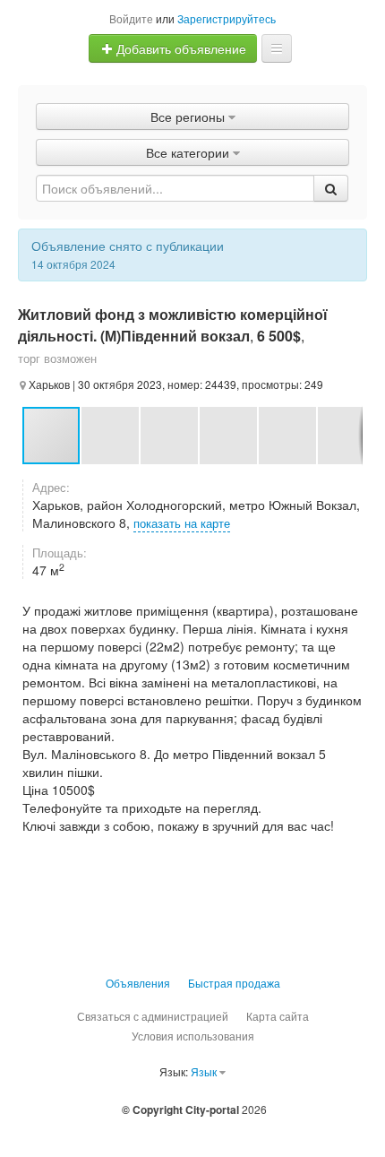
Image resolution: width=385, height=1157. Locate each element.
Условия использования (193, 1035)
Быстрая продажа (234, 982)
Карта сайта (277, 1015)
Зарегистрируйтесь (226, 18)
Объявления (138, 982)
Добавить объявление (179, 48)
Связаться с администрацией (152, 1015)
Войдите (131, 18)
